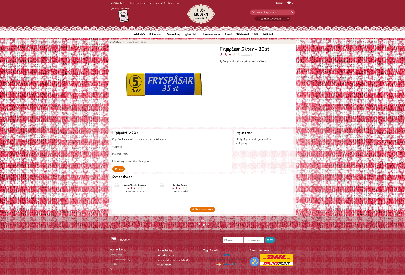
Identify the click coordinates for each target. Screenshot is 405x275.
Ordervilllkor (116, 254)
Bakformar (155, 34)
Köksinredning (172, 34)
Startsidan (115, 42)
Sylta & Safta (191, 34)
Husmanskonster (211, 34)
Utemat (228, 34)
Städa (255, 34)
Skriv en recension (203, 209)
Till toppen (202, 225)
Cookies (114, 264)
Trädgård (268, 34)
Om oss (113, 269)
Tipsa (119, 168)
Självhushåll (242, 34)
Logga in (279, 3)
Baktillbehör (138, 34)
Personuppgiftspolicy (120, 259)
